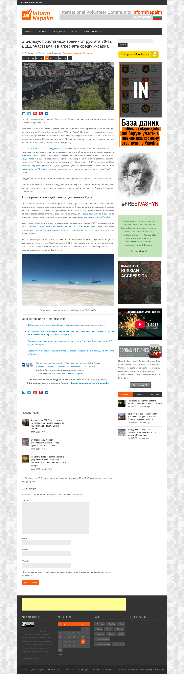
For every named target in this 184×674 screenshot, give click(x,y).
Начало (28, 31)
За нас (74, 31)
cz (28, 58)
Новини (42, 31)
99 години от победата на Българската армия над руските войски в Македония (143, 432)
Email (24, 549)
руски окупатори (103, 644)
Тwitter (70, 373)
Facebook (60, 373)
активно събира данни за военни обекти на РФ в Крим (59, 227)
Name (24, 538)
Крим (122, 624)
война (121, 634)
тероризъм (119, 644)
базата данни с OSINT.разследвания (41, 148)
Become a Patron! (139, 251)
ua (33, 58)
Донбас (112, 624)
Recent (140, 394)
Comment (26, 500)
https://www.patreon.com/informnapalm (89, 383)
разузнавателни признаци (95, 214)
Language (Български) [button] (31, 2)
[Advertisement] (74, 604)
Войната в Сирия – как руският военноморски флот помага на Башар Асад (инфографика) (142, 416)
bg (46, 58)
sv (56, 58)
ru (23, 58)
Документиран (28, 159)
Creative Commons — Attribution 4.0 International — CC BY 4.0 (66, 367)
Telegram (78, 373)
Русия (99, 629)
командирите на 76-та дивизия (36, 169)
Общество (88, 53)
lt (41, 58)
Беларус (67, 53)
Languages (83, 669)
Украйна (100, 634)
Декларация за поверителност (45, 669)
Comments (154, 394)
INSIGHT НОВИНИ (92, 31)
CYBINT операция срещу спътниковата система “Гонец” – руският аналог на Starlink (46, 443)
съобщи (105, 239)
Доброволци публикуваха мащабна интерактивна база (53, 325)
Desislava (29, 53)
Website (25, 561)
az (51, 58)
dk (65, 58)
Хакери (111, 634)
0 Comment (55, 53)
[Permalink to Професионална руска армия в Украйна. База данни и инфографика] (121, 403)
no (60, 58)
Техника (120, 629)
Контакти (69, 669)
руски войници (103, 639)
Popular (125, 394)
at (69, 58)
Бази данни (59, 31)
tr (37, 58)
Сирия (109, 629)
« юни (60, 654)
